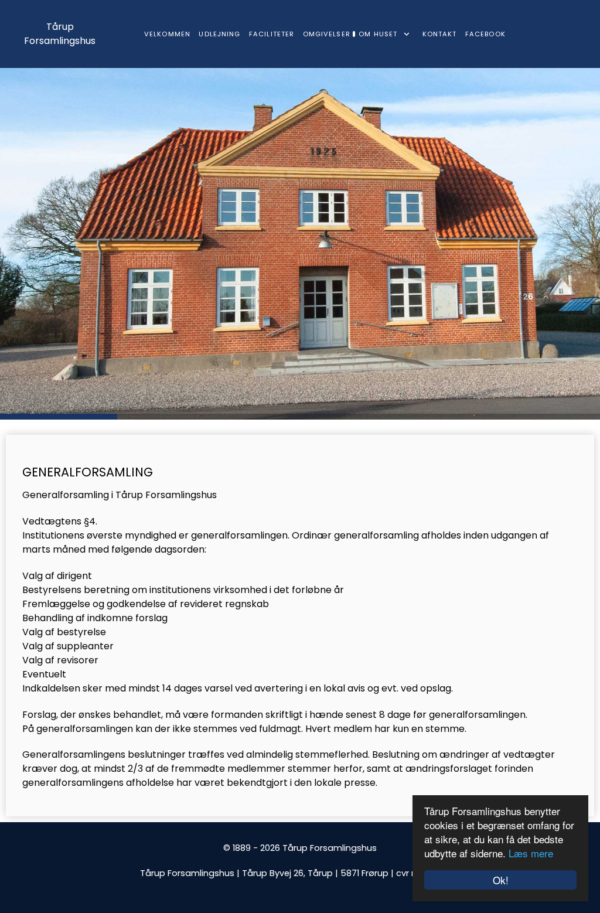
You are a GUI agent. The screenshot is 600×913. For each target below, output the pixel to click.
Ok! (501, 880)
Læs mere (531, 853)
